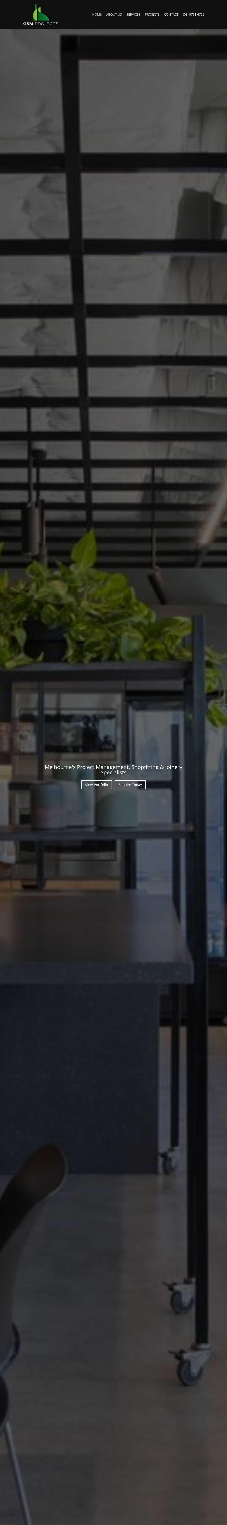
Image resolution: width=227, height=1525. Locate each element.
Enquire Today (130, 784)
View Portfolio (96, 784)
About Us (114, 14)
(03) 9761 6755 (193, 14)
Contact (171, 14)
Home (97, 14)
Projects (152, 14)
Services (133, 14)
